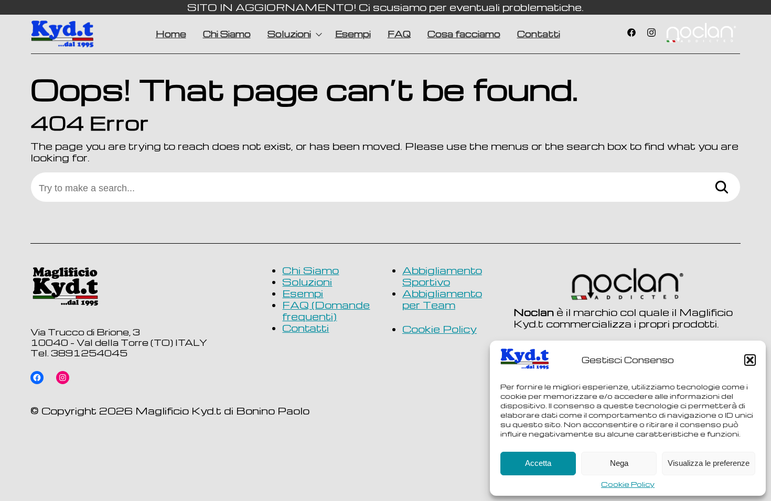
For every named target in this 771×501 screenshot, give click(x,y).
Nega (619, 463)
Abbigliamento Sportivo (442, 276)
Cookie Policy (628, 484)
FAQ (399, 33)
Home (171, 33)
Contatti (538, 33)
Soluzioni (289, 33)
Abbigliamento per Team (442, 299)
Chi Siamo (227, 33)
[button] (750, 360)
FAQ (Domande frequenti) (326, 310)
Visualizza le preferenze (708, 463)
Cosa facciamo (463, 33)
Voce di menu (700, 34)
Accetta (538, 463)
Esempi (353, 33)
